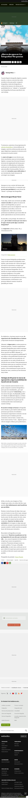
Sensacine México (18, 784)
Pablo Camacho (11, 255)
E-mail (20, 62)
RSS (19, 693)
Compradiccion (5, 775)
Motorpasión (17, 762)
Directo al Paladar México (7, 788)
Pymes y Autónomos (19, 773)
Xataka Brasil (4, 784)
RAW (15, 720)
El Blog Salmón (17, 771)
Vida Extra (16, 745)
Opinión (16, 560)
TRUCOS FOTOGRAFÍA (21, 4)
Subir (22, 736)
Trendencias (4, 771)
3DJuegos (16, 743)
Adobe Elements (5, 720)
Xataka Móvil (4, 745)
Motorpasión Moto (18, 764)
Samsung (12, 23)
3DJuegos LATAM (18, 782)
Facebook (13, 62)
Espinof (16, 754)
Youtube (13, 693)
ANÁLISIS (11, 4)
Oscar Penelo (19, 557)
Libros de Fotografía (6, 713)
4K (16, 23)
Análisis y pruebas (6, 705)
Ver (15, 625)
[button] (10, 72)
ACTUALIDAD (4, 4)
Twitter (15, 62)
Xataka (3, 743)
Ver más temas (5, 725)
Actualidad (17, 710)
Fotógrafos (4, 708)
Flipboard (18, 62)
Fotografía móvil (18, 708)
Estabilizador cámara (16, 687)
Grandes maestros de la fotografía (20, 716)
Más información (22, 796)
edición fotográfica (6, 147)
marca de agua (24, 560)
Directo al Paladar (6, 762)
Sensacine (16, 752)
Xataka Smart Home (6, 749)
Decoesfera (4, 773)
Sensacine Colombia (19, 786)
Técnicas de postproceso (8, 710)
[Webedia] (24, 1)
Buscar (26, 730)
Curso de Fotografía (19, 713)
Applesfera (4, 747)
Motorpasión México (19, 788)
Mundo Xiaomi (5, 751)
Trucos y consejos (18, 705)
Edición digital (10, 560)
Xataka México (5, 782)
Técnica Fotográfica (6, 716)
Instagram (5, 23)
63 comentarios (7, 62)
